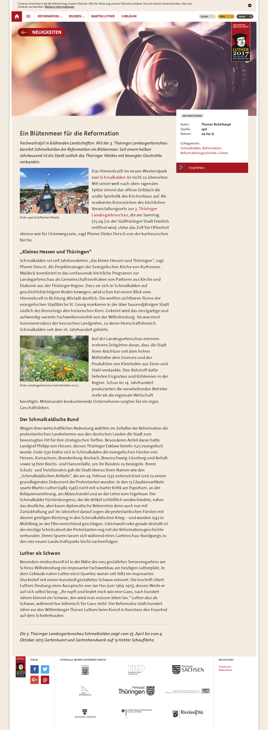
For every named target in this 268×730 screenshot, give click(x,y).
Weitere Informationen (60, 7)
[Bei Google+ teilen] (34, 680)
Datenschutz (225, 670)
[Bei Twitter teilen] (45, 669)
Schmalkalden (113, 177)
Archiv (204, 16)
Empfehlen (197, 168)
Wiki (222, 16)
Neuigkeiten (47, 32)
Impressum (225, 666)
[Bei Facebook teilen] (34, 669)
